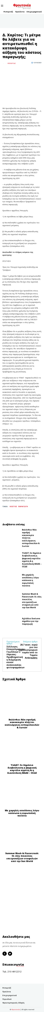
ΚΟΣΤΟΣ (13, 506)
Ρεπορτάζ (12, 63)
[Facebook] (4, 69)
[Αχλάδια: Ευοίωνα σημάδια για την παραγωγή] (11, 622)
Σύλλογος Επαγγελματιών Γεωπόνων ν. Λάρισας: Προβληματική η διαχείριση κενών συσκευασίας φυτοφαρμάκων (15, 657)
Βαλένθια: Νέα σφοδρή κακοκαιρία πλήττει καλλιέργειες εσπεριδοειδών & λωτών (22, 723)
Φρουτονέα (15, 1009)
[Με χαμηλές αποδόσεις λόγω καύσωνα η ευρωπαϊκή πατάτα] (11, 581)
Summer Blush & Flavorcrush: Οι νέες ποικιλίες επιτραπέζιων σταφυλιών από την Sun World (32, 601)
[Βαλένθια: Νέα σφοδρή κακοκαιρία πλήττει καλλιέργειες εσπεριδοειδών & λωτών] (11, 537)
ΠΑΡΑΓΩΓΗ (23, 506)
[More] (16, 69)
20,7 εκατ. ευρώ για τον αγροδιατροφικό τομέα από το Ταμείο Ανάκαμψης (28, 651)
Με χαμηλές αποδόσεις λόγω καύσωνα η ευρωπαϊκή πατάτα (30, 580)
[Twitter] (10, 69)
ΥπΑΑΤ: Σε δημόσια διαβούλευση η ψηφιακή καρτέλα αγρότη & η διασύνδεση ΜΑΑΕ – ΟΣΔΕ (32, 560)
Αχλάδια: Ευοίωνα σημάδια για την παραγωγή (31, 621)
